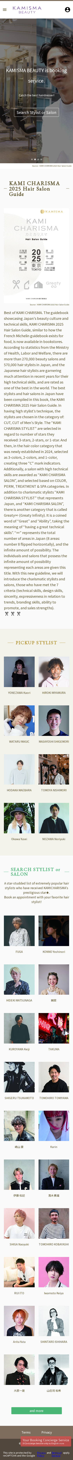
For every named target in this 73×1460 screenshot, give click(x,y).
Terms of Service (57, 1454)
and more (36, 1410)
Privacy (46, 1432)
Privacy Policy (41, 1454)
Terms (26, 1432)
